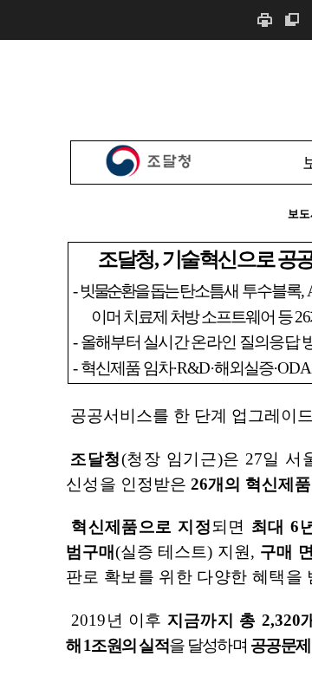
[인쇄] (264, 19)
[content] (156, 357)
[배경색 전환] (292, 19)
